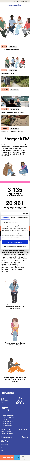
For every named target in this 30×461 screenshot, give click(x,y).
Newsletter (8, 393)
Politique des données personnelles (5, 447)
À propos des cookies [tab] (22, 217)
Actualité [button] (4, 46)
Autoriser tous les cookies (15, 242)
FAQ (2, 450)
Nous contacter (6, 437)
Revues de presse (7, 433)
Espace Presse (6, 429)
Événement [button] (5, 128)
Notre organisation (7, 417)
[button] (14, 1)
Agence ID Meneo (5, 448)
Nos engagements (7, 421)
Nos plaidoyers (6, 423)
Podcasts (25, 437)
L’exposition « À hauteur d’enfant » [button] (12, 132)
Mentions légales (4, 444)
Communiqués (6, 431)
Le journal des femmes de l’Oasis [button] (12, 112)
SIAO (18, 1)
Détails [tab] (13, 217)
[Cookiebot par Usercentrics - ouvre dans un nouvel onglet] (22, 213)
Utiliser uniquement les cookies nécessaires (15, 246)
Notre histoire (5, 419)
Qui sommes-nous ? (8, 415)
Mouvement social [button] (7, 73)
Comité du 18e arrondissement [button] (11, 93)
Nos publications (6, 426)
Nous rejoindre (25, 1)
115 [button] (17, 457)
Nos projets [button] (5, 89)
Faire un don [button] (7, 457)
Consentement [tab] (5, 217)
